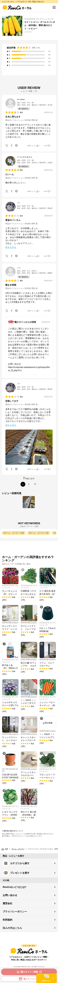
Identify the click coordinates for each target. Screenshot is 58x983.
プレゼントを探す (20, 872)
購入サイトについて (32, 979)
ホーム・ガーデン (18, 849)
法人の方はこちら (12, 928)
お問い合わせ (10, 895)
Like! (47, 145)
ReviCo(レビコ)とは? (14, 887)
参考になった (34, 145)
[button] (46, 978)
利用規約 (7, 919)
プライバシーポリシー (15, 911)
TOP (6, 849)
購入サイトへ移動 (29, 972)
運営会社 (7, 903)
